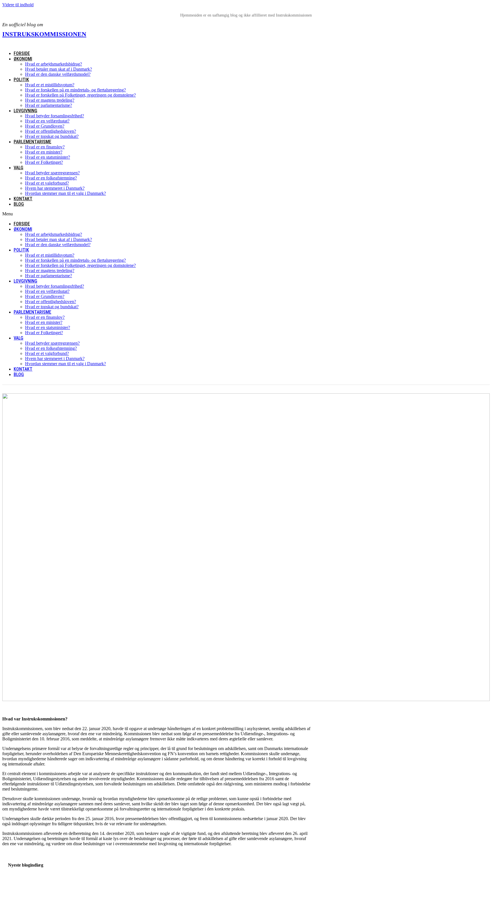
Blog (19, 204)
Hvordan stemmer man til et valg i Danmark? (65, 193)
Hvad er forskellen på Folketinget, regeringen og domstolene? (80, 95)
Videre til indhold (18, 4)
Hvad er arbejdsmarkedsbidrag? (53, 64)
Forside (22, 53)
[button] (185, 214)
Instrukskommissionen (44, 34)
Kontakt (23, 198)
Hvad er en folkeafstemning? (51, 177)
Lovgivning (25, 110)
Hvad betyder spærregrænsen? (52, 172)
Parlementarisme (32, 141)
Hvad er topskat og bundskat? (52, 136)
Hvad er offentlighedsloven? (50, 131)
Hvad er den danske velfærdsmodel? (58, 74)
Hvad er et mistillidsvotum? (49, 84)
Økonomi (23, 59)
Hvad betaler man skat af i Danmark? (58, 69)
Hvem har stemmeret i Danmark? (55, 188)
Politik (21, 79)
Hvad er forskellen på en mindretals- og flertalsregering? (75, 89)
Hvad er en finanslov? (45, 146)
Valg (18, 167)
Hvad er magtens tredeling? (49, 100)
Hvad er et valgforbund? (47, 183)
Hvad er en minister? (43, 152)
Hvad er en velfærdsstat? (47, 121)
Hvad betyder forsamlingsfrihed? (54, 115)
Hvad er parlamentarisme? (48, 105)
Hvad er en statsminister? (47, 157)
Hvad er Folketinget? (44, 162)
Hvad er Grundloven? (44, 126)
